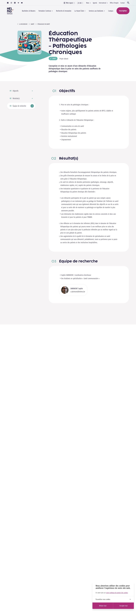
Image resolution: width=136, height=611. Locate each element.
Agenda (95, 3)
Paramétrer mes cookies (103, 599)
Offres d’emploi (114, 3)
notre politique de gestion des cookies (117, 593)
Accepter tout (124, 606)
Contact (122, 3)
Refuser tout (102, 606)
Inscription (123, 10)
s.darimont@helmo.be (77, 291)
